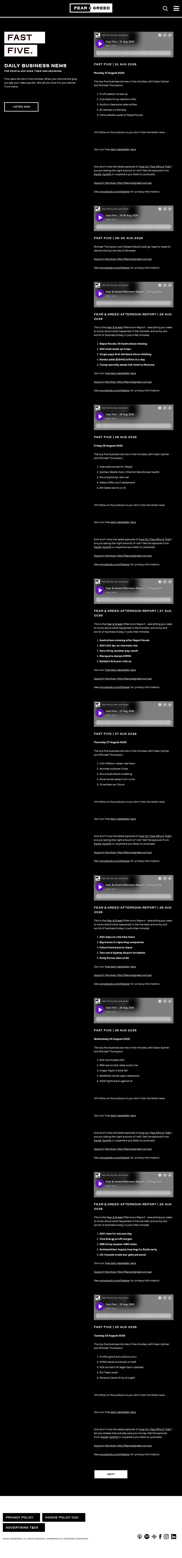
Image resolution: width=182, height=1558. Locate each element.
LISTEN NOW (21, 106)
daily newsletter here (123, 149)
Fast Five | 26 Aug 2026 (115, 1030)
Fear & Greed (115, 327)
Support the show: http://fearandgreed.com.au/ (123, 183)
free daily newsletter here (120, 373)
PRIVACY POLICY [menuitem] (19, 1517)
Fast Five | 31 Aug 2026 (115, 64)
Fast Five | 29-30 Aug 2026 (118, 238)
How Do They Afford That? (155, 166)
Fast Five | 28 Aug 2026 (115, 437)
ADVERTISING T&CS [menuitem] (22, 1527)
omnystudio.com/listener (114, 191)
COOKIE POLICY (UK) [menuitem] (61, 1517)
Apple (97, 174)
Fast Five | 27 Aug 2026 (115, 733)
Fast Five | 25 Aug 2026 (115, 1327)
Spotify (106, 174)
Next (111, 1474)
